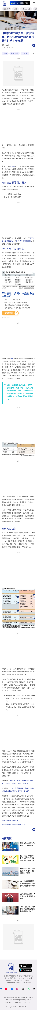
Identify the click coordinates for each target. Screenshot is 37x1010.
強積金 (12, 166)
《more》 (27, 980)
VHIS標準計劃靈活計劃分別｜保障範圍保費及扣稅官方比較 (27, 883)
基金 (5, 53)
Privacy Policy (27, 1002)
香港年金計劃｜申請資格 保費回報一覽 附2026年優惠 (27, 871)
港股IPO (6, 9)
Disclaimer (18, 1002)
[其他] (33, 45)
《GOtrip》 (21, 978)
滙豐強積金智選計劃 (23, 241)
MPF (11, 358)
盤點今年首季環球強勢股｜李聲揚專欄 (27, 844)
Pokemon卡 (26, 9)
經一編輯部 (6, 45)
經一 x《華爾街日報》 (21, 3)
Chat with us (9, 1002)
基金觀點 (14, 53)
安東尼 (24, 53)
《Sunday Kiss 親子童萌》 (12, 982)
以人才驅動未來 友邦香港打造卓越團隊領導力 (27, 896)
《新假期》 (12, 978)
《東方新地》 (18, 980)
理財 (3, 47)
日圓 (15, 9)
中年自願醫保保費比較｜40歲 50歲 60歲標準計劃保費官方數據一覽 (27, 909)
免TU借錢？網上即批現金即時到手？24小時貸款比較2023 (27, 858)
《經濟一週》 (27, 982)
